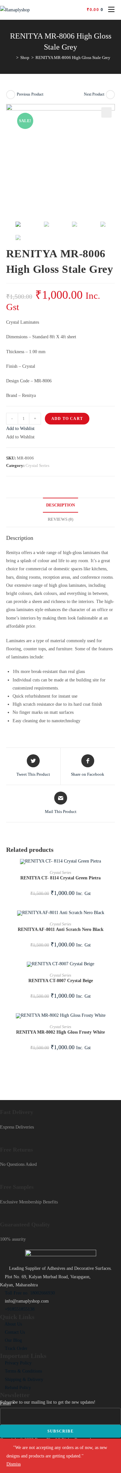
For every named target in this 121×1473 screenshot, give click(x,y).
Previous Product (30, 94)
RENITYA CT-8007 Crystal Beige (60, 980)
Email (7, 1403)
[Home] (12, 57)
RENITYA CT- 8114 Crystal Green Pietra (60, 878)
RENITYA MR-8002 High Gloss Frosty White (60, 1032)
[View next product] (110, 94)
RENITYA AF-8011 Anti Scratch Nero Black (61, 929)
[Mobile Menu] (109, 9)
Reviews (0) (60, 519)
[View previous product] (10, 94)
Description (60, 505)
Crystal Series (37, 465)
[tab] (60, 505)
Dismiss (13, 1464)
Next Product (94, 94)
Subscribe (60, 1431)
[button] (20, 428)
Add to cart (67, 418)
